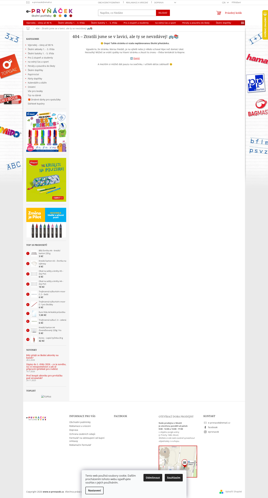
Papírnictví (33, 74)
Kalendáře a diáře (37, 82)
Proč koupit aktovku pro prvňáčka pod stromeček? (44, 376)
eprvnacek (213, 431)
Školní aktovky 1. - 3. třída (41, 49)
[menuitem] (39, 22)
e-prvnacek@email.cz (219, 422)
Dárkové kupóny (36, 103)
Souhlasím (173, 477)
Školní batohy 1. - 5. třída (41, 53)
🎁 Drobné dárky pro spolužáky (44, 99)
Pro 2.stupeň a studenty (40, 57)
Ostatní (32, 86)
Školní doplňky (35, 70)
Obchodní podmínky (109, 2)
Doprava (158, 2)
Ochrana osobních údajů (82, 433)
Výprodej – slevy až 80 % (40, 44)
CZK (224, 2)
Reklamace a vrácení (137, 2)
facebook (212, 427)
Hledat (162, 12)
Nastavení (94, 490)
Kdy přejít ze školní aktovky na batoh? (42, 356)
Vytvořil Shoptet (233, 491)
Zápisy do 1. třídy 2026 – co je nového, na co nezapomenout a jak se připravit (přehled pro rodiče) (46, 366)
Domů (136, 58)
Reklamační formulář (80, 444)
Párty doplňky (35, 78)
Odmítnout (153, 477)
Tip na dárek (34, 95)
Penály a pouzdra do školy (41, 65)
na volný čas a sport (38, 61)
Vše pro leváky (35, 91)
